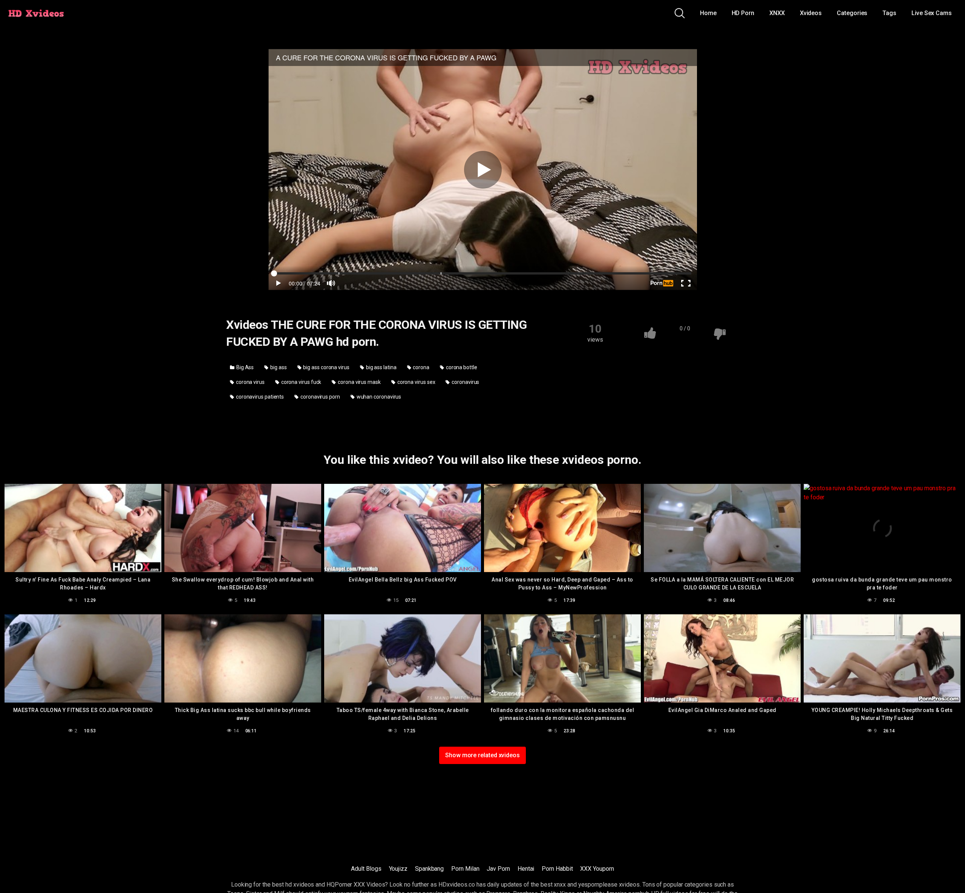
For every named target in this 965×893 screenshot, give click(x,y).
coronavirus (464, 382)
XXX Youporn (597, 868)
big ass (277, 367)
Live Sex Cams (931, 13)
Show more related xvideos (482, 755)
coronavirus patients (259, 397)
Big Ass (244, 367)
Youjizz (398, 868)
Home (708, 13)
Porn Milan (465, 868)
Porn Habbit (557, 868)
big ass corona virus (325, 367)
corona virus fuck (301, 382)
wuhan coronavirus (378, 397)
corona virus (250, 382)
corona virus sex (415, 382)
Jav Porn (498, 868)
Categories (852, 13)
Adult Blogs (366, 868)
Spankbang (429, 868)
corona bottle (461, 367)
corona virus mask (359, 382)
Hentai (526, 868)
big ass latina (381, 367)
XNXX (777, 13)
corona (420, 367)
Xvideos (811, 13)
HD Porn (743, 13)
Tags (889, 13)
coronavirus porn (319, 397)
